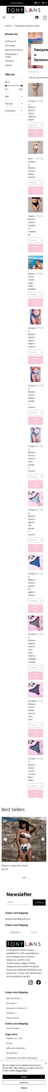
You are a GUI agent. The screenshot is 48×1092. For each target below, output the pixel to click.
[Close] (44, 1065)
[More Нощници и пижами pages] (27, 1008)
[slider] (5, 85)
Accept (23, 1077)
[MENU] (4, 17)
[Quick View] (35, 89)
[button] (45, 17)
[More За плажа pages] (16, 1003)
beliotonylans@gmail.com (17, 919)
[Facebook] (38, 982)
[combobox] (35, 125)
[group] (24, 845)
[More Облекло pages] (16, 1013)
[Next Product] (42, 839)
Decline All (24, 1082)
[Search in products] (13, 17)
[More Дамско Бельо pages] (21, 998)
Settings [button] (24, 1087)
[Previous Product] (5, 839)
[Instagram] (31, 982)
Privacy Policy (21, 1070)
